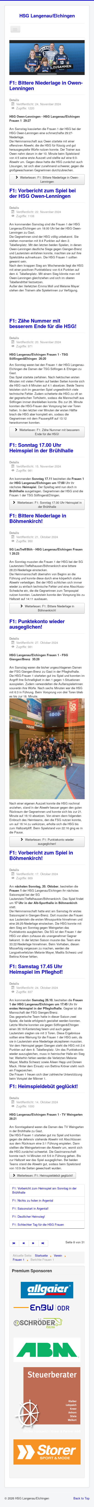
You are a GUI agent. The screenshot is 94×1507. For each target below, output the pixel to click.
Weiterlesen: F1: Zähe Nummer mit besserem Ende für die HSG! (49, 432)
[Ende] (43, 1243)
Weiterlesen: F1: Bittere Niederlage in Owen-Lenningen (49, 179)
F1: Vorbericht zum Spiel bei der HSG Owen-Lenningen (42, 193)
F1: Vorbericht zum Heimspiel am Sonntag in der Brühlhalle (44, 1190)
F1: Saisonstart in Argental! (30, 1208)
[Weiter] (34, 1243)
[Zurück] (24, 1243)
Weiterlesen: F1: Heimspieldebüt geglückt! (44, 1175)
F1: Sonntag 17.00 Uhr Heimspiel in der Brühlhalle (41, 447)
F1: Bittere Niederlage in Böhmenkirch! (37, 518)
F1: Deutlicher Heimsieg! (28, 1216)
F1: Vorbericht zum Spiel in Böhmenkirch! (41, 855)
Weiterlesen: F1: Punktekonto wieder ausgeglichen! (49, 841)
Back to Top (81, 1498)
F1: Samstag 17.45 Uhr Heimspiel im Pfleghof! (36, 968)
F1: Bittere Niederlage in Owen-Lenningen (46, 85)
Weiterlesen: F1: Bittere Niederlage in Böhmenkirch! (49, 608)
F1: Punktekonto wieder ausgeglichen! (37, 623)
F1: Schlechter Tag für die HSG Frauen (38, 1224)
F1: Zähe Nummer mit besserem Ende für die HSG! (42, 323)
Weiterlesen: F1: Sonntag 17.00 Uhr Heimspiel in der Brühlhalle (49, 504)
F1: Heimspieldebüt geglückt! (43, 1086)
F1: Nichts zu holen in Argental (32, 1200)
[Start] (14, 1243)
